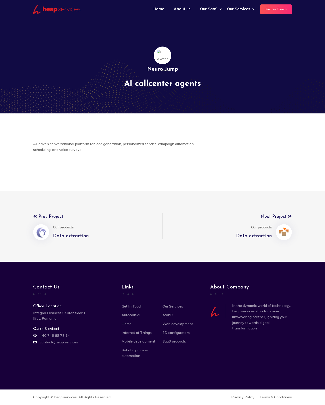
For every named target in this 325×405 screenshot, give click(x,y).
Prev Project (50, 216)
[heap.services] (56, 9)
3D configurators (176, 332)
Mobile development (138, 341)
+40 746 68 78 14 (55, 335)
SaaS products (174, 341)
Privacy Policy (242, 397)
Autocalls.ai (131, 315)
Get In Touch (132, 306)
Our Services (238, 8)
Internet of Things (137, 332)
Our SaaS (209, 8)
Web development (177, 323)
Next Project (274, 216)
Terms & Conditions (276, 397)
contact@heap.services (59, 342)
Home (158, 8)
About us (182, 8)
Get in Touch (276, 9)
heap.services (65, 397)
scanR (167, 315)
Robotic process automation (135, 353)
